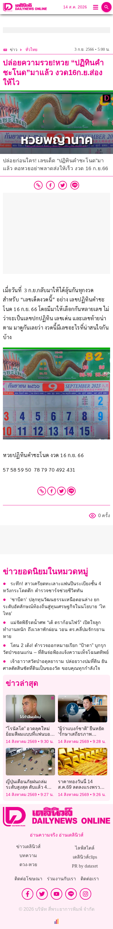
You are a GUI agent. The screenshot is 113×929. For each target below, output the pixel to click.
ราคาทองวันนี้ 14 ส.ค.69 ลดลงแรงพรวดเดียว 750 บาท (80, 787)
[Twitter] (61, 491)
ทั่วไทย (31, 50)
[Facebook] (51, 491)
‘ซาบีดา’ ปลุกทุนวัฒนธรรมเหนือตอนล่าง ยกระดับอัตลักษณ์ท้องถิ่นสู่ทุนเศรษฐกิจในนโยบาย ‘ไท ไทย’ (54, 606)
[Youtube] (56, 894)
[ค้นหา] (106, 7)
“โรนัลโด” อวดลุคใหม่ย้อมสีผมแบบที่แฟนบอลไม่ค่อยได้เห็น (29, 734)
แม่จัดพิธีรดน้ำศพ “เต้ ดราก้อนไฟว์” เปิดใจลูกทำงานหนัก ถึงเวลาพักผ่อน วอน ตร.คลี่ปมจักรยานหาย (54, 629)
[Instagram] (85, 894)
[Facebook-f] (27, 894)
